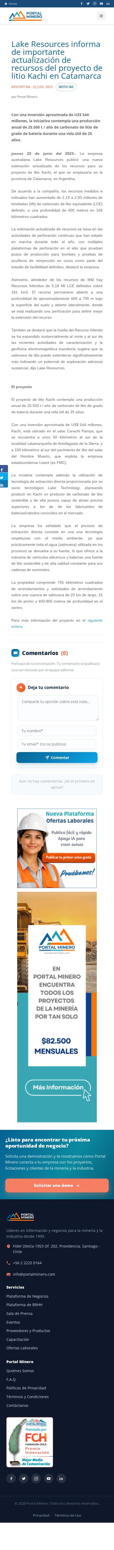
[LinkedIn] (108, 3)
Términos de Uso (68, 1515)
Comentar (60, 757)
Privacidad (41, 1515)
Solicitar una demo (53, 1185)
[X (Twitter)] (88, 3)
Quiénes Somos (20, 1370)
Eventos (13, 1322)
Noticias (66, 87)
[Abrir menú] (101, 16)
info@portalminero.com (34, 1274)
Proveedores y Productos (28, 1330)
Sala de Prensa (19, 1313)
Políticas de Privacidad (26, 1388)
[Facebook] (81, 3)
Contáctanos (17, 1405)
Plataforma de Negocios (27, 1296)
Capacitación (17, 1339)
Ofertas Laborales (22, 1348)
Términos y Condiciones (27, 1396)
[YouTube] (101, 3)
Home (13, 3)
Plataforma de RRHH (24, 1304)
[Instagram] (95, 3)
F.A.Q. (11, 1379)
